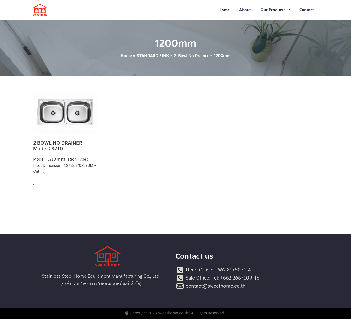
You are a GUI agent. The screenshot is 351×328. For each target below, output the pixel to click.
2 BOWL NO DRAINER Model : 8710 (57, 146)
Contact (306, 10)
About (245, 10)
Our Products (273, 10)
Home (224, 10)
